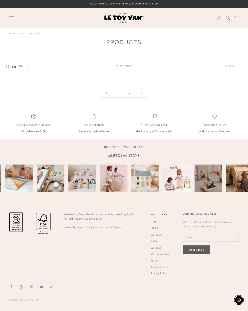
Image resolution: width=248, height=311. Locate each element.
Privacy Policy (159, 273)
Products (35, 33)
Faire (154, 260)
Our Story (156, 235)
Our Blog (156, 248)
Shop (23, 33)
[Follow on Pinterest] (31, 287)
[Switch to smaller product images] (14, 66)
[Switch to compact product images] (20, 66)
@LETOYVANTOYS (124, 155)
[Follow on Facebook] (11, 287)
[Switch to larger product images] (7, 66)
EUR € (154, 222)
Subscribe (197, 250)
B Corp (155, 241)
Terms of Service (160, 267)
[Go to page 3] (106, 93)
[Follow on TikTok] (51, 287)
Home (12, 33)
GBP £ (154, 228)
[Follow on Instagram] (21, 287)
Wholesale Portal (160, 254)
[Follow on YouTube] (41, 287)
